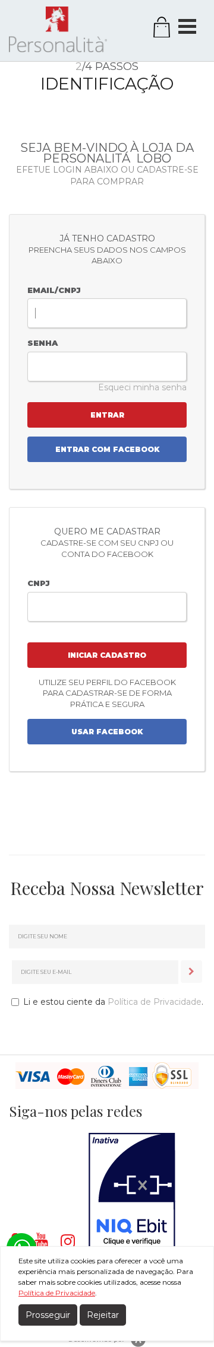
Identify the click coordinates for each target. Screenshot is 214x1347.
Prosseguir (48, 1315)
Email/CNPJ (54, 290)
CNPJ (38, 583)
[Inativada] (132, 1191)
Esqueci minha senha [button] (142, 387)
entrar (107, 414)
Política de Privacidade (155, 1001)
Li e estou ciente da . (113, 1001)
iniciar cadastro (107, 655)
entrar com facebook (107, 449)
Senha (42, 343)
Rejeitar (103, 1315)
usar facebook (107, 731)
